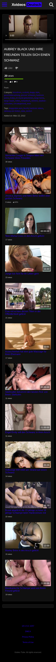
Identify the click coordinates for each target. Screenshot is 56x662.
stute (23, 111)
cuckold (25, 92)
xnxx (29, 104)
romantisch (25, 101)
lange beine (39, 98)
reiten (17, 101)
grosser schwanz (28, 95)
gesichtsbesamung (12, 95)
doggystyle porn (16, 108)
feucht (26, 108)
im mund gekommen (24, 98)
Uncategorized (20, 104)
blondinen (17, 92)
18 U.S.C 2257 (28, 626)
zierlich (29, 111)
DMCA (28, 631)
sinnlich (34, 101)
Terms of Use (28, 642)
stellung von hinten (12, 111)
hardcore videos (36, 108)
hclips (12, 98)
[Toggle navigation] (4, 4)
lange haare (9, 101)
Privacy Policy (28, 637)
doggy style (34, 92)
